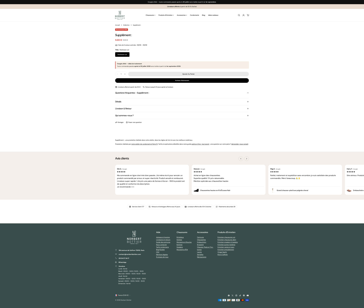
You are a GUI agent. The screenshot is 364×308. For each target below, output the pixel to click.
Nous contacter (161, 245)
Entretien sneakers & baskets (228, 242)
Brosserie (200, 245)
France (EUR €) (123, 295)
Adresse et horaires (163, 237)
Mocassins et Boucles (184, 242)
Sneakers (180, 247)
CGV (157, 252)
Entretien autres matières (226, 245)
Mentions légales (162, 255)
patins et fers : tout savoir (200, 144)
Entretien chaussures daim (227, 240)
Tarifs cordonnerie (162, 247)
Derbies (179, 240)
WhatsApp (122, 262)
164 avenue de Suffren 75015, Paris (131, 250)
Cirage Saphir (222, 252)
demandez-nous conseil (239, 144)
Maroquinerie (201, 257)
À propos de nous (162, 257)
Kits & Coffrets (223, 255)
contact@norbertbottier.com (130, 254)
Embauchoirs (201, 242)
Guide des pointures (163, 242)
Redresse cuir (122, 54)
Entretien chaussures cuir (226, 237)
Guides (162, 250)
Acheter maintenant (182, 80)
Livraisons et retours (163, 240)
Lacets (199, 252)
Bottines (179, 245)
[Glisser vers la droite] (246, 158)
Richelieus (180, 237)
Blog (157, 250)
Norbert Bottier (126, 300)
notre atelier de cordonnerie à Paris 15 (144, 144)
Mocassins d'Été (182, 250)
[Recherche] (239, 15)
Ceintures (200, 237)
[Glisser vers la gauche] (241, 158)
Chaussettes (201, 240)
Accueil (117, 25)
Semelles (200, 255)
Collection (126, 25)
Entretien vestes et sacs (226, 247)
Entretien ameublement (226, 250)
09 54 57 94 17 (124, 258)
